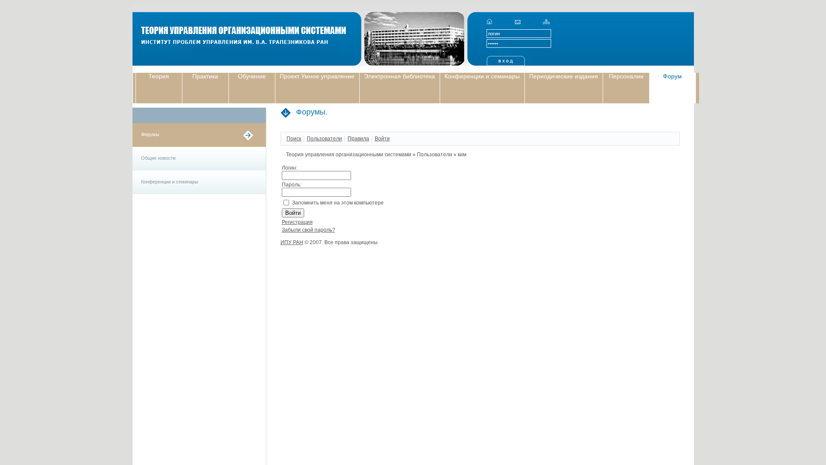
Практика (205, 76)
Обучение (252, 76)
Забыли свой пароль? (308, 230)
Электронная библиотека (399, 76)
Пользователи (434, 155)
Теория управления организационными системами (348, 155)
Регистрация (297, 222)
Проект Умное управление (317, 76)
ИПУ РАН (291, 242)
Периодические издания (563, 76)
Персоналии (626, 76)
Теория (158, 76)
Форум (672, 76)
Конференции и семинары (482, 76)
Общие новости (158, 158)
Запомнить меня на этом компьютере (338, 203)
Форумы (150, 134)
